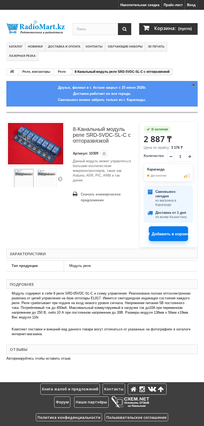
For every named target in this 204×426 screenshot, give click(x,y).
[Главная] (134, 389)
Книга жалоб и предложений (70, 388)
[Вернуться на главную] (12, 72)
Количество (154, 156)
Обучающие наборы (125, 46)
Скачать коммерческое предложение (101, 197)
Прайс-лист (173, 5)
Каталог (16, 46)
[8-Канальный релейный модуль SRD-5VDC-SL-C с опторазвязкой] (24, 179)
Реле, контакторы (36, 72)
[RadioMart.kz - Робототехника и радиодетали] (35, 27)
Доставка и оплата (64, 46)
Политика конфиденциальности (68, 417)
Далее (60, 178)
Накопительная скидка (139, 5)
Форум (62, 401)
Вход (191, 5)
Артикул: (80, 153)
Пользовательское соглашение (136, 417)
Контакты (94, 46)
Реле (62, 72)
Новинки (35, 46)
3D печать (156, 46)
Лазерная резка (22, 55)
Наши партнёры (91, 401)
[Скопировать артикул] (104, 153)
